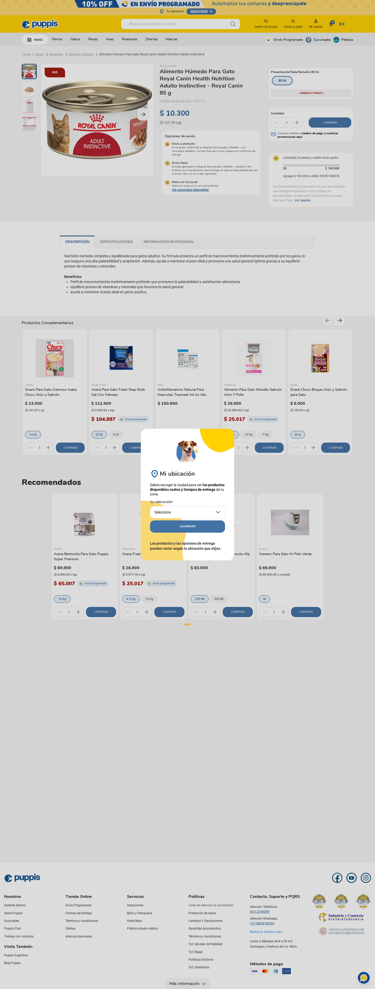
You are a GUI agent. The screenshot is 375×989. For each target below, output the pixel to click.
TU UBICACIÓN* (161, 502)
